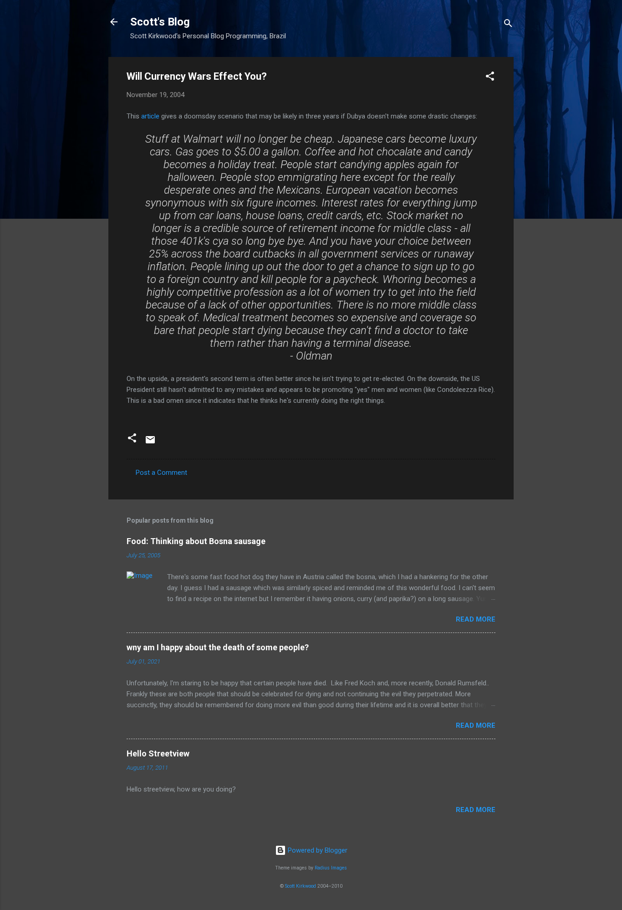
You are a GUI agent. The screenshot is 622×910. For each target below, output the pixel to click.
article (150, 116)
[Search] (508, 25)
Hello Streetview (158, 753)
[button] (489, 78)
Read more (475, 619)
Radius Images (331, 868)
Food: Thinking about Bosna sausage (196, 541)
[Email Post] (150, 443)
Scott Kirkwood (300, 886)
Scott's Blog (160, 21)
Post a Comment (161, 472)
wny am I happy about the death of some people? (218, 647)
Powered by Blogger (316, 850)
